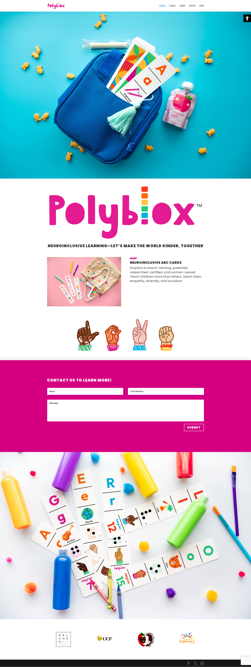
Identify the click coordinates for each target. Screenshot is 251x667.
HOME (162, 6)
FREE (201, 6)
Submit (194, 427)
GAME (182, 6)
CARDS (172, 6)
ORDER (192, 6)
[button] (247, 18)
